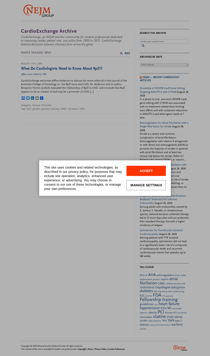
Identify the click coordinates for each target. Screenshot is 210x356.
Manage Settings (146, 185)
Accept (146, 171)
